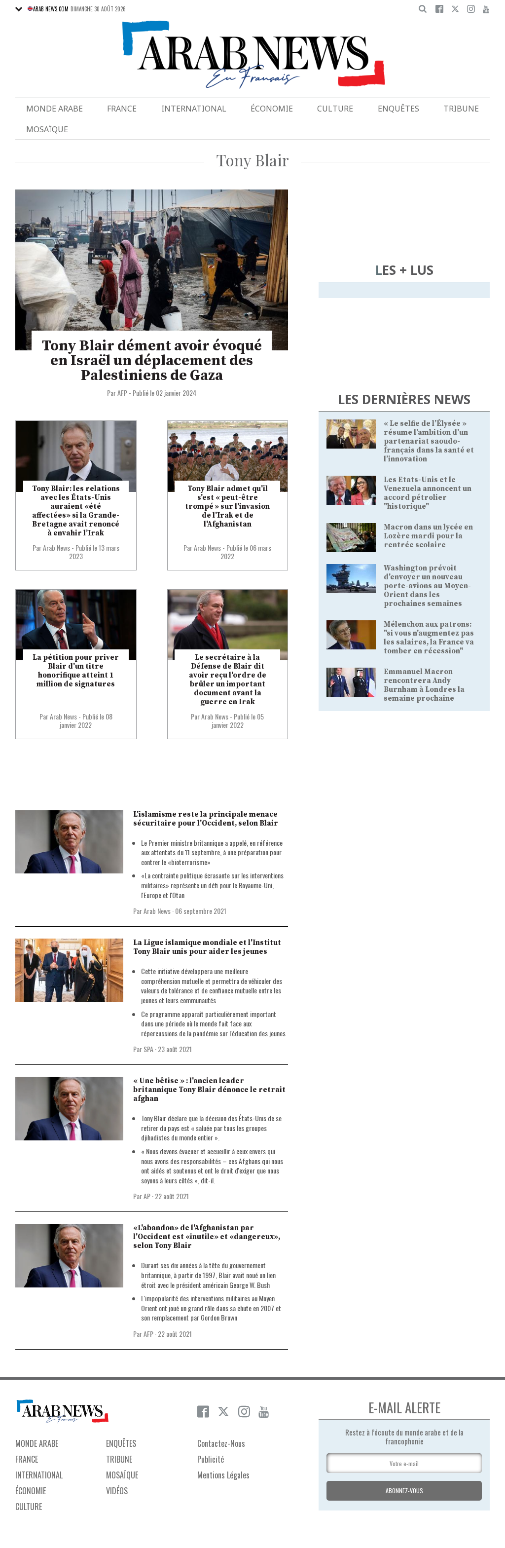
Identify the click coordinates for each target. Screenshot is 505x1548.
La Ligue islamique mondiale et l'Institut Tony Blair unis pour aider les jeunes (207, 947)
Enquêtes (398, 108)
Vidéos (117, 1491)
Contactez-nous (221, 1443)
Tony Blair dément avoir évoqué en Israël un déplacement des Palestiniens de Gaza (152, 361)
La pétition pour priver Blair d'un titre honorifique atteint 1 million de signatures (76, 671)
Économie (272, 108)
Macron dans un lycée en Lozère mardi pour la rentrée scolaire (428, 536)
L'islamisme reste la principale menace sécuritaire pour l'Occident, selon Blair (205, 819)
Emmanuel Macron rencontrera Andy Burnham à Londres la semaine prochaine (424, 685)
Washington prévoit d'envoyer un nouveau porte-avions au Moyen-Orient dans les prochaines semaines (427, 586)
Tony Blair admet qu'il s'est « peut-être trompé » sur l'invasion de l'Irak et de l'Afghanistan (227, 506)
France (122, 108)
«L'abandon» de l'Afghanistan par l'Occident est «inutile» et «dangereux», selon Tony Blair (206, 1236)
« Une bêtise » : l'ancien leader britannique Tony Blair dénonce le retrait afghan (209, 1089)
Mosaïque (47, 129)
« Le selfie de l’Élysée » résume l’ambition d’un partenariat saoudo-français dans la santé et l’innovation (429, 441)
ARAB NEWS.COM (51, 9)
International (193, 108)
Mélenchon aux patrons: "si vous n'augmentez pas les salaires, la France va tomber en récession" (429, 638)
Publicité (210, 1459)
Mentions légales (223, 1475)
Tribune (461, 108)
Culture (335, 108)
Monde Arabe (54, 108)
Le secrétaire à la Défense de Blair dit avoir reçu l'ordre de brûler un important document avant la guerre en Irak (227, 680)
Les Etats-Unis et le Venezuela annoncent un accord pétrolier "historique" (427, 493)
